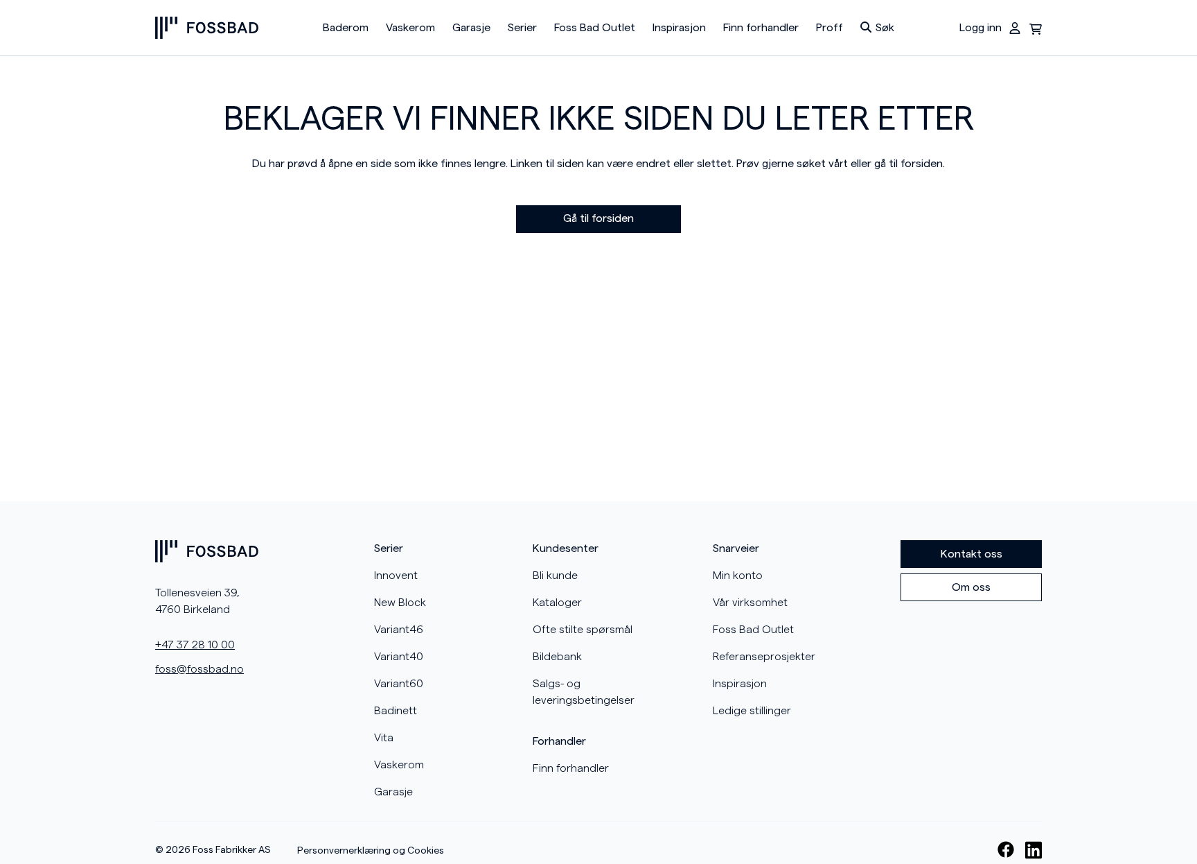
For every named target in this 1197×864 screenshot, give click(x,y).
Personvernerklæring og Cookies (370, 851)
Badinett (395, 710)
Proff (829, 27)
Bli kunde (555, 575)
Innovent (396, 575)
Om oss (971, 587)
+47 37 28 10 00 (195, 644)
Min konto (738, 575)
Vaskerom (410, 27)
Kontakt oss (971, 554)
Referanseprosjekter (764, 656)
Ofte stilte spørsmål (582, 629)
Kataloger (557, 602)
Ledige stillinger (752, 710)
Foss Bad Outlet (594, 27)
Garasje (471, 27)
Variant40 (398, 656)
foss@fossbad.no (199, 669)
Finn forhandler (761, 27)
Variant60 (398, 683)
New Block (400, 602)
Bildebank (557, 656)
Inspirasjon (679, 27)
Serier (522, 27)
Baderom (346, 27)
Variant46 (398, 629)
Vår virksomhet (750, 602)
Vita (383, 737)
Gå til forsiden (598, 218)
